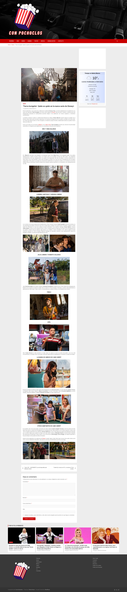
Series (23, 41)
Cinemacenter (51, 41)
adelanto (40, 124)
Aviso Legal (95, 558)
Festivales (38, 570)
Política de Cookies (97, 565)
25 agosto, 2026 (12, 550)
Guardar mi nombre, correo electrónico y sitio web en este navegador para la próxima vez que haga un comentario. (50, 515)
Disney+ (53, 112)
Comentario (26, 481)
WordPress (47, 589)
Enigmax (94, 562)
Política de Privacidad (97, 567)
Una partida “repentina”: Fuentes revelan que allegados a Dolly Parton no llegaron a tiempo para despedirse (49, 547)
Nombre (25, 497)
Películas (38, 558)
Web (24, 509)
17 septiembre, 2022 (27, 108)
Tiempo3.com (94, 103)
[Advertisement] (49, 58)
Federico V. (34, 108)
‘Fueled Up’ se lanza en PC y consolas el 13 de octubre (64, 468)
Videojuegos (39, 562)
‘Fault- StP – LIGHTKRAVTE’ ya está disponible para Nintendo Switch (35, 468)
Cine (18, 41)
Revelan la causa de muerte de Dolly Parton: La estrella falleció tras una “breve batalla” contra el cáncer (21, 547)
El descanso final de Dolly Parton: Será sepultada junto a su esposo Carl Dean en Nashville (105, 547)
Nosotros (95, 563)
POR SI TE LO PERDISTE (16, 525)
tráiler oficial (48, 124)
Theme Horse (32, 589)
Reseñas (11, 41)
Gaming (30, 41)
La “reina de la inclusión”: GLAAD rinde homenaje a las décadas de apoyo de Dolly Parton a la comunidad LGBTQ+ (77, 547)
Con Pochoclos (19, 550)
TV (37, 569)
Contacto (61, 41)
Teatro (36, 41)
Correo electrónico (27, 503)
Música (43, 41)
